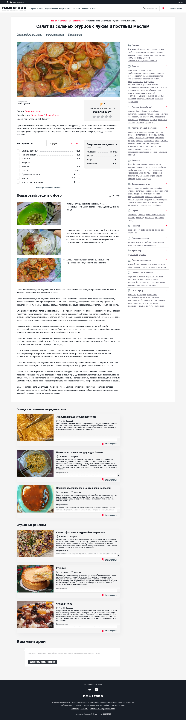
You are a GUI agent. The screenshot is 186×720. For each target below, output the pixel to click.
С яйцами (132, 98)
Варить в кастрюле (154, 276)
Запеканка (149, 140)
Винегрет (160, 73)
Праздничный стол (141, 267)
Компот (136, 230)
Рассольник (137, 116)
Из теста (149, 306)
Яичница (131, 154)
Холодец (138, 57)
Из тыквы (132, 294)
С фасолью (159, 96)
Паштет (139, 55)
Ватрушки (140, 191)
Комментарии (75, 34)
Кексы (130, 193)
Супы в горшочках (158, 116)
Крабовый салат (135, 73)
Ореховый (149, 217)
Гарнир (151, 132)
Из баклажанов (134, 242)
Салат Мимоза (134, 70)
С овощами (142, 132)
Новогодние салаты (151, 78)
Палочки (154, 55)
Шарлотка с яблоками (147, 202)
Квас (130, 230)
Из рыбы (131, 140)
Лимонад (150, 230)
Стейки (131, 149)
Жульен (139, 140)
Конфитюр (132, 170)
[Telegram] (96, 689)
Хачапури (132, 202)
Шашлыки (162, 152)
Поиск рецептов (151, 8)
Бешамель (132, 214)
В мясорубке (133, 282)
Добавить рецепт (176, 8)
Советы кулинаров (55, 34)
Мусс (141, 173)
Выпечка (85, 8)
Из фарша (141, 294)
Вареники (132, 132)
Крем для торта (145, 170)
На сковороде (134, 285)
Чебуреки (148, 199)
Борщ (138, 111)
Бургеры (141, 49)
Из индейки (133, 306)
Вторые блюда (65, 8)
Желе (148, 167)
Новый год (155, 267)
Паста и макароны (151, 143)
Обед (130, 267)
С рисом (161, 300)
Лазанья (131, 143)
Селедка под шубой (145, 98)
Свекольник (133, 119)
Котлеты (164, 140)
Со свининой (133, 87)
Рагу (161, 146)
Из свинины (152, 294)
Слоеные (159, 98)
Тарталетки (141, 52)
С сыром (150, 96)
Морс (157, 230)
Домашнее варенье (136, 167)
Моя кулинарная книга (163, 8)
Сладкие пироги (160, 199)
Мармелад (157, 170)
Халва (138, 178)
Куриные (142, 114)
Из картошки (153, 297)
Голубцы (159, 132)
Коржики (150, 191)
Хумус (146, 55)
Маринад (140, 217)
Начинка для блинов (144, 188)
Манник (156, 193)
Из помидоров (150, 245)
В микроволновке (135, 279)
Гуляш (161, 134)
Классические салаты (153, 76)
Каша (157, 140)
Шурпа (148, 122)
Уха (129, 116)
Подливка (159, 217)
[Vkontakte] (89, 689)
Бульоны (146, 111)
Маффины (138, 193)
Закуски (32, 8)
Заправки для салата (155, 214)
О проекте (75, 709)
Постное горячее (150, 146)
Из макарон (133, 303)
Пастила (148, 173)
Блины (130, 188)
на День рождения (149, 264)
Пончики (159, 191)
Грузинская (133, 254)
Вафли (144, 164)
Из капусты (162, 87)
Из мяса (131, 134)
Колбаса (131, 52)
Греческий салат (135, 76)
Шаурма (146, 57)
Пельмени (132, 146)
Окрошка (140, 122)
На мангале (145, 282)
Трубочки (157, 205)
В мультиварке (151, 279)
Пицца (160, 202)
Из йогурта (143, 303)
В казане (141, 276)
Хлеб (166, 191)
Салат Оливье (149, 73)
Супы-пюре (144, 119)
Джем (158, 164)
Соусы (93, 8)
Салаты (40, 8)
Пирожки (139, 199)
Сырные (153, 119)
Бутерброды (151, 49)
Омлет (139, 143)
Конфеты (162, 167)
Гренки (161, 49)
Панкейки (158, 188)
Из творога (132, 300)
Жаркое (131, 137)
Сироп (146, 175)
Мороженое (133, 173)
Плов (139, 146)
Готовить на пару (158, 282)
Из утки (142, 306)
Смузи (130, 232)
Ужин (163, 267)
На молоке (159, 306)
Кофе (143, 230)
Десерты (76, 8)
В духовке (132, 276)
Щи (153, 122)
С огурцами (149, 81)
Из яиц (154, 300)
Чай (135, 232)
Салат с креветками (136, 93)
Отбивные (159, 137)
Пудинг (139, 175)
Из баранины (144, 300)
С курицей (150, 93)
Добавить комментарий (42, 661)
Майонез (131, 217)
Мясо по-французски (144, 137)
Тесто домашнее (144, 205)
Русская (142, 254)
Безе (130, 164)
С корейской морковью (150, 90)
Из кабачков (158, 242)
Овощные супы (161, 114)
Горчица (141, 214)
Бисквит (136, 164)
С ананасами (133, 90)
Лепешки (148, 193)
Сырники (139, 149)
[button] (48, 187)
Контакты (84, 709)
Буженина (132, 49)
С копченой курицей (136, 96)
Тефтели (147, 149)
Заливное (151, 52)
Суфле (152, 175)
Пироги (131, 199)
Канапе (160, 52)
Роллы (130, 57)
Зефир (154, 167)
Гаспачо (131, 122)
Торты (159, 175)
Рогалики (132, 205)
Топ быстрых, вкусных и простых (142, 60)
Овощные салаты (135, 81)
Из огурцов (138, 245)
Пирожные (157, 173)
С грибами (146, 242)
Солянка (131, 111)
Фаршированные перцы (138, 152)
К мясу (130, 220)
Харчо (146, 116)
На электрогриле (148, 285)
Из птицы (154, 303)
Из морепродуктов (148, 87)
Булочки (131, 191)
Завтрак (161, 264)
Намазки (131, 55)
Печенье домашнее (153, 196)
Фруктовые (133, 101)
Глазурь (151, 164)
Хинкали (153, 152)
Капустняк (132, 114)
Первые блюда (51, 8)
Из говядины (141, 134)
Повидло (131, 175)
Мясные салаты (135, 78)
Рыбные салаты (150, 84)
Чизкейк (131, 178)
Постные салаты (135, 84)
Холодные (162, 119)
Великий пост (134, 264)
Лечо (130, 245)
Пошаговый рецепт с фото (29, 34)
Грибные (155, 111)
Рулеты (162, 55)
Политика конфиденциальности (102, 709)
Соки (163, 230)
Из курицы (152, 134)
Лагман (150, 114)
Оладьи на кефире (136, 196)
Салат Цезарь (147, 70)
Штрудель (146, 178)
